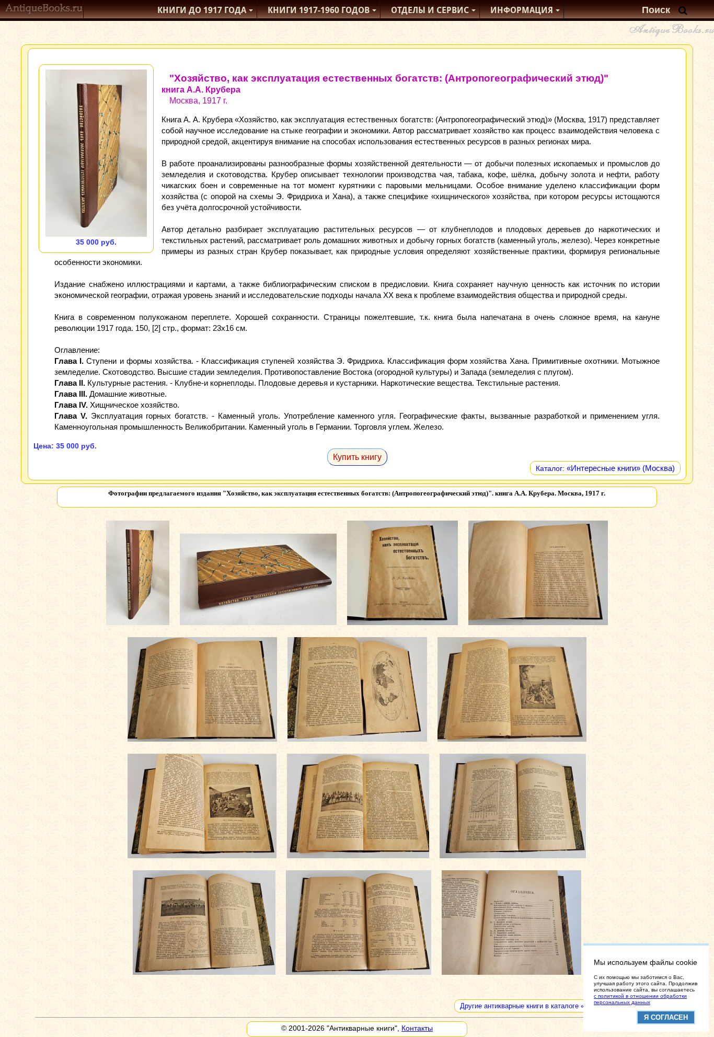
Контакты (417, 1028)
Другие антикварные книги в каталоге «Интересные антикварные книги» (573, 1006)
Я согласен (666, 1017)
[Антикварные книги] (44, 10)
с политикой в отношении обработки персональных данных (640, 999)
